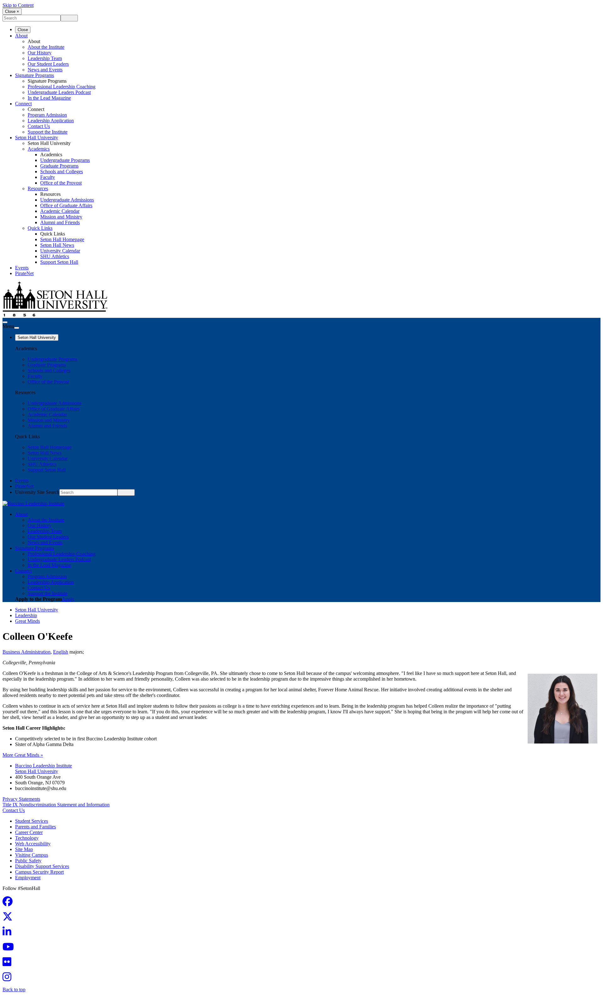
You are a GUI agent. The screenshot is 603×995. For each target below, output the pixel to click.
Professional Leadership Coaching (61, 86)
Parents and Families (35, 826)
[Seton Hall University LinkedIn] (9, 933)
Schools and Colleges (61, 171)
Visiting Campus (31, 855)
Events (22, 267)
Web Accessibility (33, 843)
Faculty (47, 177)
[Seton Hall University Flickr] (9, 963)
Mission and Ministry (61, 216)
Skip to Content (18, 5)
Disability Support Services (42, 866)
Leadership (26, 615)
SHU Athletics (54, 256)
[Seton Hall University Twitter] (9, 918)
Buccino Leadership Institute (43, 765)
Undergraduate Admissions (67, 199)
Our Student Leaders (48, 64)
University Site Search (37, 492)
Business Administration (27, 652)
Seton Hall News (57, 245)
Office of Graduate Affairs (66, 205)
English (60, 652)
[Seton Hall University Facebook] (9, 903)
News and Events (45, 69)
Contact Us (39, 126)
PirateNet (24, 273)
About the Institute (46, 47)
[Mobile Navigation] (16, 328)
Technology (27, 838)
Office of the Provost (61, 182)
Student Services (31, 821)
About (21, 35)
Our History (40, 52)
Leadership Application (51, 120)
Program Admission (47, 115)
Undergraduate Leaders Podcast (59, 92)
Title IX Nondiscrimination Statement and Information (56, 804)
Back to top (14, 989)
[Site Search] (5, 322)
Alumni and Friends (60, 222)
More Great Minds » (23, 755)
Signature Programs (34, 75)
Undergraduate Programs (65, 160)
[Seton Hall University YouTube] (10, 948)
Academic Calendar (59, 211)
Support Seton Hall (59, 262)
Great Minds (27, 621)
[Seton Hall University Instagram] (9, 978)
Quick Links (40, 228)
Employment (28, 877)
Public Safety (28, 860)
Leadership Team (45, 58)
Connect (23, 103)
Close (23, 29)
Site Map (24, 849)
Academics (39, 149)
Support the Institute (48, 132)
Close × (12, 11)
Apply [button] (68, 599)
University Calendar (60, 250)
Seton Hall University (36, 137)
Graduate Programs (59, 166)
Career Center (29, 832)
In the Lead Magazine (49, 98)
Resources (38, 188)
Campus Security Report (39, 872)
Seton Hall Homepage (62, 239)
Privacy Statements (21, 799)
